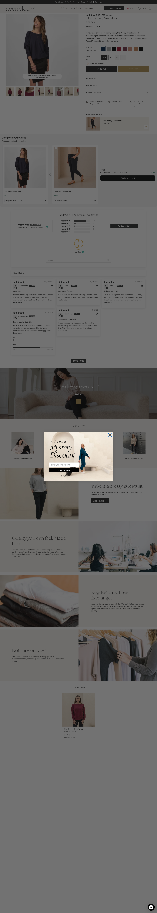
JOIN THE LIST (64, 470)
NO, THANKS (64, 476)
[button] (151, 907)
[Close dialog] (110, 435)
